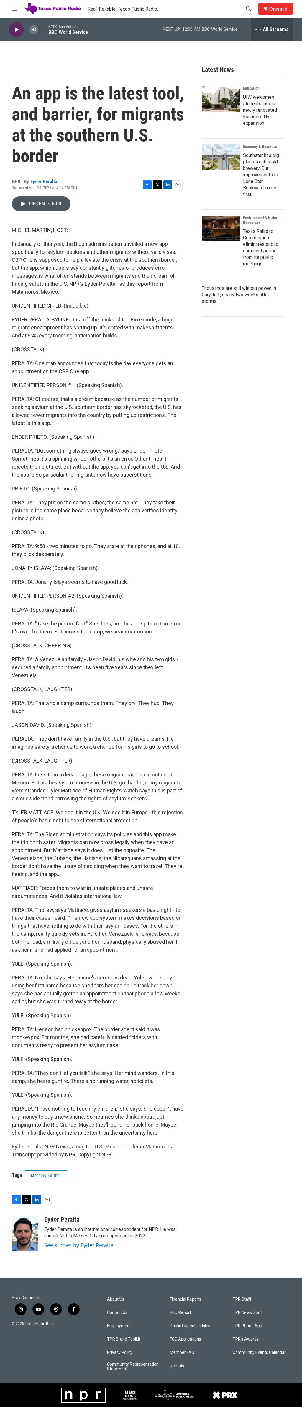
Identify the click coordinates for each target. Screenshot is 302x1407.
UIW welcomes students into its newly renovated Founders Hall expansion (260, 110)
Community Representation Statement (133, 1366)
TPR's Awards (246, 1339)
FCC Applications (185, 1339)
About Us (115, 1299)
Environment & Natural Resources (262, 220)
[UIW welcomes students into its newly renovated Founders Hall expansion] (221, 99)
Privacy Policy (119, 1352)
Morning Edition (46, 1175)
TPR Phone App (247, 1326)
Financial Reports (186, 1299)
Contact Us (117, 1312)
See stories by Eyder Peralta (79, 1245)
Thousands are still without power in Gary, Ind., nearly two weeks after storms (239, 294)
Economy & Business (260, 146)
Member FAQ (182, 1352)
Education (251, 88)
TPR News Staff (248, 1312)
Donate (278, 9)
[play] (16, 29)
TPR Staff (242, 1299)
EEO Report (180, 1312)
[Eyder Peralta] (25, 1233)
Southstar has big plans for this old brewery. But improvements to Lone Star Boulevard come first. (261, 174)
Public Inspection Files (190, 1326)
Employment (119, 1326)
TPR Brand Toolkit (123, 1339)
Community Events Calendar (259, 1352)
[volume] (34, 29)
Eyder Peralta (43, 181)
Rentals (177, 1366)
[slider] (43, 29)
